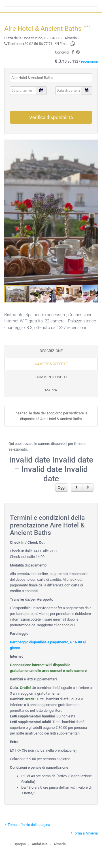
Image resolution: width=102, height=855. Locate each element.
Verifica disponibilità (51, 117)
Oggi (61, 487)
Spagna (20, 844)
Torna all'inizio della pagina (28, 825)
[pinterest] (78, 52)
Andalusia (40, 844)
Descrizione (51, 351)
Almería (60, 844)
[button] (92, 212)
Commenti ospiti (51, 377)
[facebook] (73, 52)
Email (63, 44)
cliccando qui (64, 625)
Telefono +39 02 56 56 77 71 (29, 44)
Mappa (51, 390)
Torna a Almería (85, 833)
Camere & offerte (51, 364)
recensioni (89, 61)
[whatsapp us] (73, 44)
